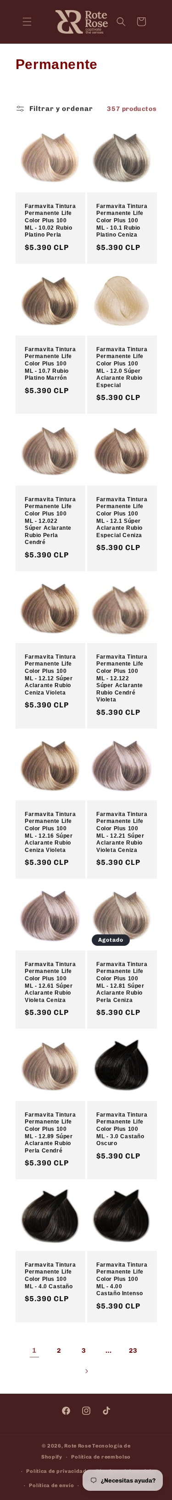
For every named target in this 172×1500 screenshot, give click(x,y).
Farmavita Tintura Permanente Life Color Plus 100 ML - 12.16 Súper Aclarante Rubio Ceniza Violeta (50, 832)
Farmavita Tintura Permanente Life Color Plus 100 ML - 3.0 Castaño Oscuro (121, 1129)
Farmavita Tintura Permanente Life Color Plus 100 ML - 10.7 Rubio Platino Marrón (50, 363)
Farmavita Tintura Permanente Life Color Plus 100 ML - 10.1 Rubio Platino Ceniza (121, 220)
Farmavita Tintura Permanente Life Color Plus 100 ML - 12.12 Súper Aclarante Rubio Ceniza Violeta (50, 675)
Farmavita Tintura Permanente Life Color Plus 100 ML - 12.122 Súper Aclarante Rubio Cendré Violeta (121, 678)
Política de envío (51, 1485)
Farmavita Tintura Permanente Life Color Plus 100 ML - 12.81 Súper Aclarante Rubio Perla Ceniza (121, 982)
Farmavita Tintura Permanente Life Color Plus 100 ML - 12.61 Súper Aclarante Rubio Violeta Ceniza (50, 982)
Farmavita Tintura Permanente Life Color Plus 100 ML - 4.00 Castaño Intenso (121, 1279)
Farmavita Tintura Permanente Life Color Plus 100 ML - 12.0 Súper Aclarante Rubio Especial (121, 367)
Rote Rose (77, 1446)
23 (133, 1351)
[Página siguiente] (86, 1371)
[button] (27, 22)
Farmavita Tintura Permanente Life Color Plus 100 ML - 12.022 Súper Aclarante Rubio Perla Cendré (50, 521)
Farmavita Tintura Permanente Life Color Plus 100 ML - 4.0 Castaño (50, 1276)
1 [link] (34, 1350)
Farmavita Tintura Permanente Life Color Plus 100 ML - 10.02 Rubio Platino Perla (50, 220)
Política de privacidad (56, 1471)
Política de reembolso (101, 1457)
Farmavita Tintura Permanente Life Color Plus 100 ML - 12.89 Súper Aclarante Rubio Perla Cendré (50, 1133)
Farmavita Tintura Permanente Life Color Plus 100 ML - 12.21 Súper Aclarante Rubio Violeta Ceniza (121, 832)
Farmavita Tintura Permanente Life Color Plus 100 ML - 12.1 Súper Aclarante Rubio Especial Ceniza (121, 517)
